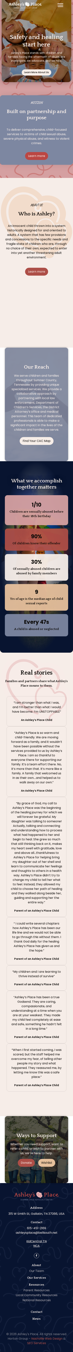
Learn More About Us (36, 72)
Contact (36, 1312)
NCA (36, 1246)
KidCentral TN (36, 1241)
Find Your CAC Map (37, 441)
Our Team (36, 1271)
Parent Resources (36, 1290)
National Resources (36, 1300)
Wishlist (46, 1163)
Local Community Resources (36, 1295)
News (36, 1319)
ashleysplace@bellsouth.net (36, 1233)
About (36, 1265)
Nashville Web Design (47, 1338)
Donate (26, 1163)
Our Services (36, 1277)
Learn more (36, 156)
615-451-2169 (36, 1228)
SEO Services (36, 1343)
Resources (36, 1284)
